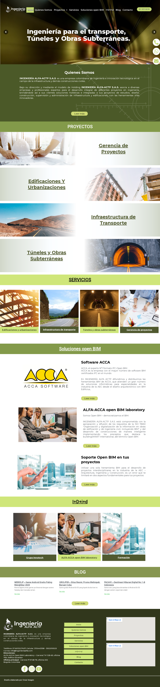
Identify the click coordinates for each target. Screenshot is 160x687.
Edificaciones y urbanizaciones (19, 330)
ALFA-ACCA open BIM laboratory (79, 557)
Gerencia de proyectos (139, 330)
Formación (124, 557)
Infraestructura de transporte (59, 329)
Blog (118, 10)
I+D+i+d (110, 10)
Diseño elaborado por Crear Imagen (19, 680)
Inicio (30, 10)
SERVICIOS (80, 279)
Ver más (17, 594)
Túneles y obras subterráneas (99, 330)
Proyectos (59, 10)
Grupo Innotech (34, 557)
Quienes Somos (43, 10)
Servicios (74, 10)
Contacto (128, 10)
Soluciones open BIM (92, 10)
